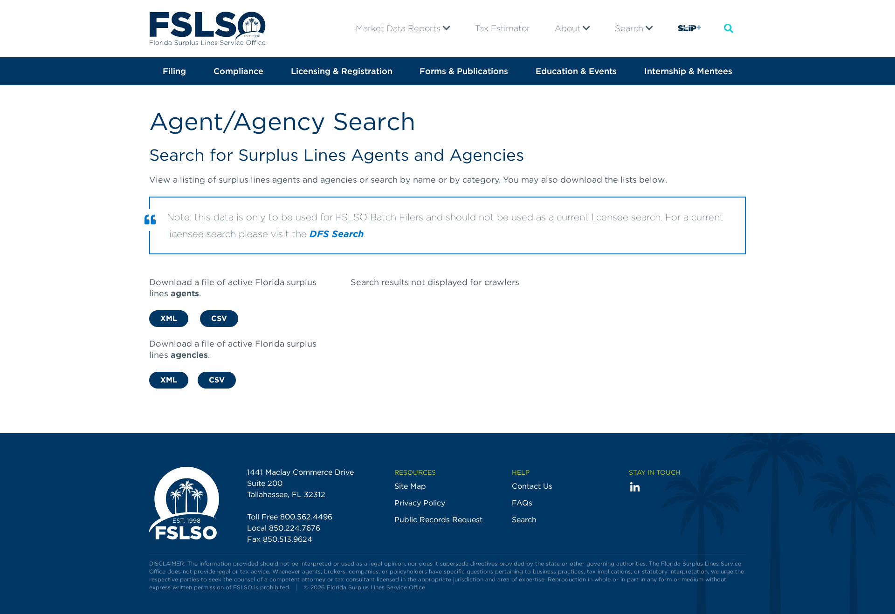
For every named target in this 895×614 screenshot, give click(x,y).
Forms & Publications (464, 71)
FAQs (522, 502)
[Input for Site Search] (728, 28)
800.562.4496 (306, 516)
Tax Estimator (502, 28)
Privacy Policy (419, 502)
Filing (174, 71)
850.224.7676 (294, 528)
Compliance (238, 71)
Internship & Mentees (688, 71)
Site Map (410, 486)
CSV (219, 318)
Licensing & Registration (341, 71)
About (569, 28)
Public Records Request (438, 519)
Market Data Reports (399, 28)
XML (168, 318)
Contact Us (532, 486)
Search (630, 28)
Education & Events (576, 71)
